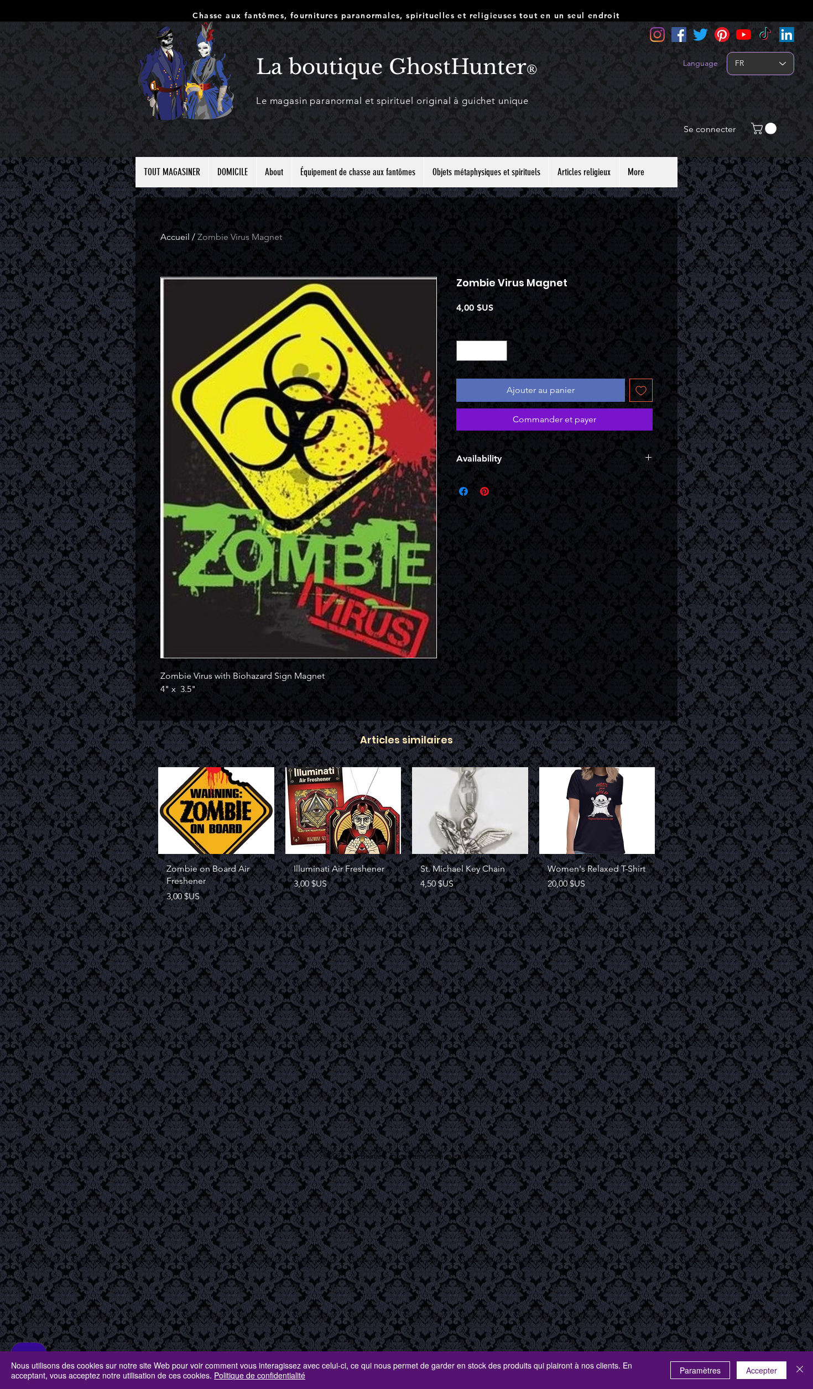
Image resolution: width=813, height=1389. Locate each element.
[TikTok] (765, 34)
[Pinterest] (722, 34)
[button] (765, 128)
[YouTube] (743, 34)
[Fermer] (799, 1370)
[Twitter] (700, 34)
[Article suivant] (671, 809)
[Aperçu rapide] (216, 810)
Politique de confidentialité (259, 1375)
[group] (407, 839)
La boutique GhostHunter (391, 67)
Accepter (761, 1370)
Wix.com (476, 1156)
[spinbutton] (482, 350)
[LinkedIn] (786, 34)
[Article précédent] (142, 809)
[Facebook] (678, 34)
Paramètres (700, 1370)
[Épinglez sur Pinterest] (484, 491)
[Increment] (498, 350)
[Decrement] (465, 350)
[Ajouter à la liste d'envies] (641, 390)
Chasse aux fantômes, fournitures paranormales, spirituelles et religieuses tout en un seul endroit (405, 15)
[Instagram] (657, 34)
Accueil (175, 237)
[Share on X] (505, 491)
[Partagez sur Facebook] (463, 491)
